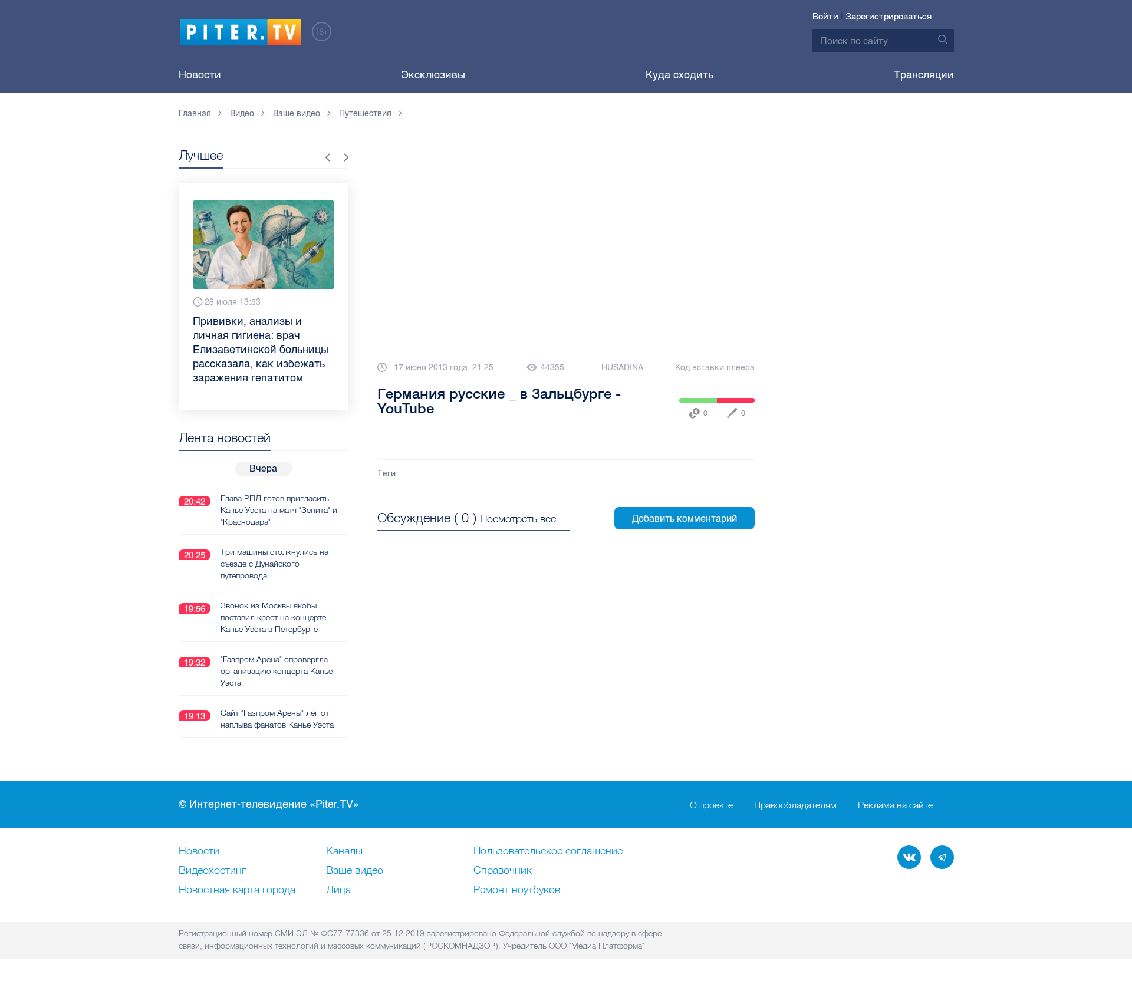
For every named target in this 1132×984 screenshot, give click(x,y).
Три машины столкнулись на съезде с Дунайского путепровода (274, 564)
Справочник (502, 871)
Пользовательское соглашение (548, 851)
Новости (200, 74)
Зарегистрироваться (888, 16)
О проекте (711, 804)
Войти (825, 16)
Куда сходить (679, 74)
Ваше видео (354, 871)
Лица (338, 890)
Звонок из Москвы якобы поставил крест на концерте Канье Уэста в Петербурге (273, 617)
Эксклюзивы (433, 74)
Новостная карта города (237, 890)
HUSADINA (622, 368)
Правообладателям (795, 804)
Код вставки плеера (715, 368)
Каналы (344, 851)
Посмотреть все (518, 518)
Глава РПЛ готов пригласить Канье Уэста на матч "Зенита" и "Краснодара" (279, 510)
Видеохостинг (212, 871)
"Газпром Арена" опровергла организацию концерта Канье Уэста (277, 671)
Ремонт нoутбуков (516, 890)
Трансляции (924, 74)
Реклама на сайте (895, 804)
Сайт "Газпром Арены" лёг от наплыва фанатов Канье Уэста (277, 718)
